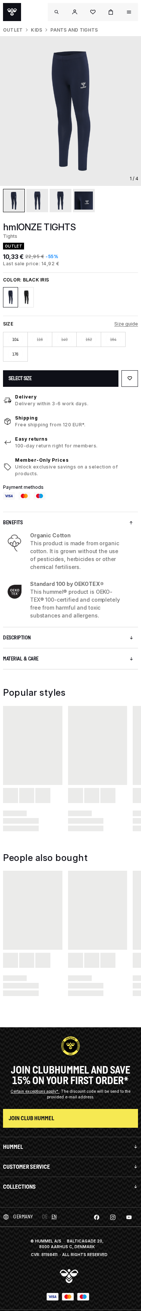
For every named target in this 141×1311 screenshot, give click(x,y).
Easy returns (31, 439)
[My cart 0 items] (111, 12)
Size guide (126, 324)
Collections (19, 1186)
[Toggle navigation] (57, 12)
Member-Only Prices (41, 460)
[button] (75, 12)
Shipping (26, 418)
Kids (36, 30)
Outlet (13, 30)
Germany (23, 1217)
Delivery (25, 397)
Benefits (13, 522)
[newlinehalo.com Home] (12, 12)
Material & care (21, 659)
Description (17, 637)
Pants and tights (74, 30)
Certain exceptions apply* (35, 1091)
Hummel (13, 1147)
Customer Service (26, 1166)
